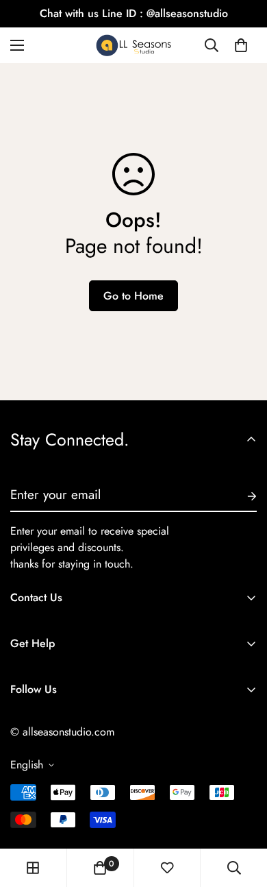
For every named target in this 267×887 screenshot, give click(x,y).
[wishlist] (167, 868)
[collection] (33, 868)
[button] (241, 45)
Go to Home (133, 296)
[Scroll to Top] (242, 814)
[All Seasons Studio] (133, 45)
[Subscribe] (241, 496)
